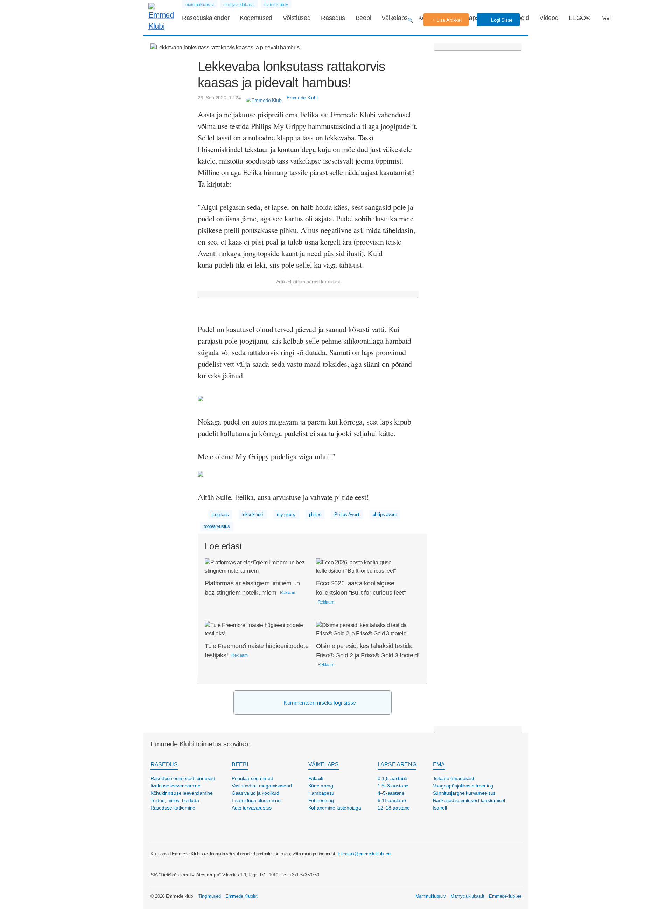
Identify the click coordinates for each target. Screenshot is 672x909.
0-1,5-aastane (392, 778)
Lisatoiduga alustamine (256, 800)
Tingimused (209, 896)
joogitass (220, 514)
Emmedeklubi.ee (505, 896)
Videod (548, 17)
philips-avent (385, 514)
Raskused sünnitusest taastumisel (469, 800)
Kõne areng (320, 786)
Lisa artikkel (448, 20)
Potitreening (321, 800)
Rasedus (333, 17)
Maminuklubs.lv (430, 896)
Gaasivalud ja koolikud (255, 793)
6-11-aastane (392, 800)
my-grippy (286, 514)
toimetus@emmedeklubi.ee (364, 853)
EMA (439, 764)
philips (315, 514)
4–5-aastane (391, 793)
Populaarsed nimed (252, 778)
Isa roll (440, 808)
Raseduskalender (205, 17)
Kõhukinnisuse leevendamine (181, 793)
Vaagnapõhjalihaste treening (463, 786)
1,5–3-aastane (393, 786)
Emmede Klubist (241, 896)
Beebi (363, 17)
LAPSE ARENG (397, 764)
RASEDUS (164, 764)
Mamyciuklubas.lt (467, 896)
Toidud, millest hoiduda (174, 800)
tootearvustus (217, 526)
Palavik (315, 778)
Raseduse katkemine (172, 808)
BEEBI (240, 764)
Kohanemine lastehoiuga (334, 808)
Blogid (520, 17)
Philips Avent (346, 514)
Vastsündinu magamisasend (262, 786)
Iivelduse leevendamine (175, 786)
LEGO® (579, 17)
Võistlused (297, 17)
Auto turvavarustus (252, 808)
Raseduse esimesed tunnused (182, 778)
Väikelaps (395, 17)
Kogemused (256, 17)
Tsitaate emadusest (453, 778)
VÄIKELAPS (323, 764)
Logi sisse (501, 20)
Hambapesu (321, 793)
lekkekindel (253, 514)
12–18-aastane (394, 808)
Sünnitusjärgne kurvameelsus (464, 793)
